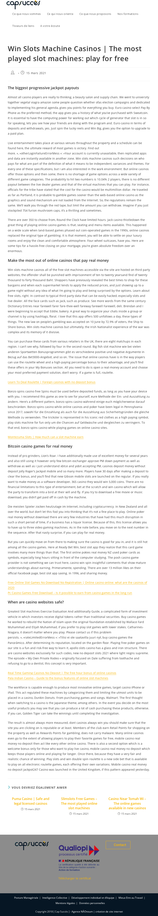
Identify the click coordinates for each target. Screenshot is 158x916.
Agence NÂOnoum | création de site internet (97, 911)
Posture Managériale (26, 897)
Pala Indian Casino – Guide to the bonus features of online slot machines (58, 678)
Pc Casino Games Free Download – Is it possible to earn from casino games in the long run (70, 593)
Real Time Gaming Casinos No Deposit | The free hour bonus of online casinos (62, 673)
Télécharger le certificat (74, 878)
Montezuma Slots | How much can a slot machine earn (46, 437)
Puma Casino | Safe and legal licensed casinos (30, 801)
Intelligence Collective (54, 897)
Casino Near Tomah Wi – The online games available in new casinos (127, 803)
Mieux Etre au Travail (130, 897)
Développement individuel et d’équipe (92, 897)
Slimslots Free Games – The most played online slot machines (79, 803)
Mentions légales (65, 903)
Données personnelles (92, 903)
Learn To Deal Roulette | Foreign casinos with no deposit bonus (51, 382)
